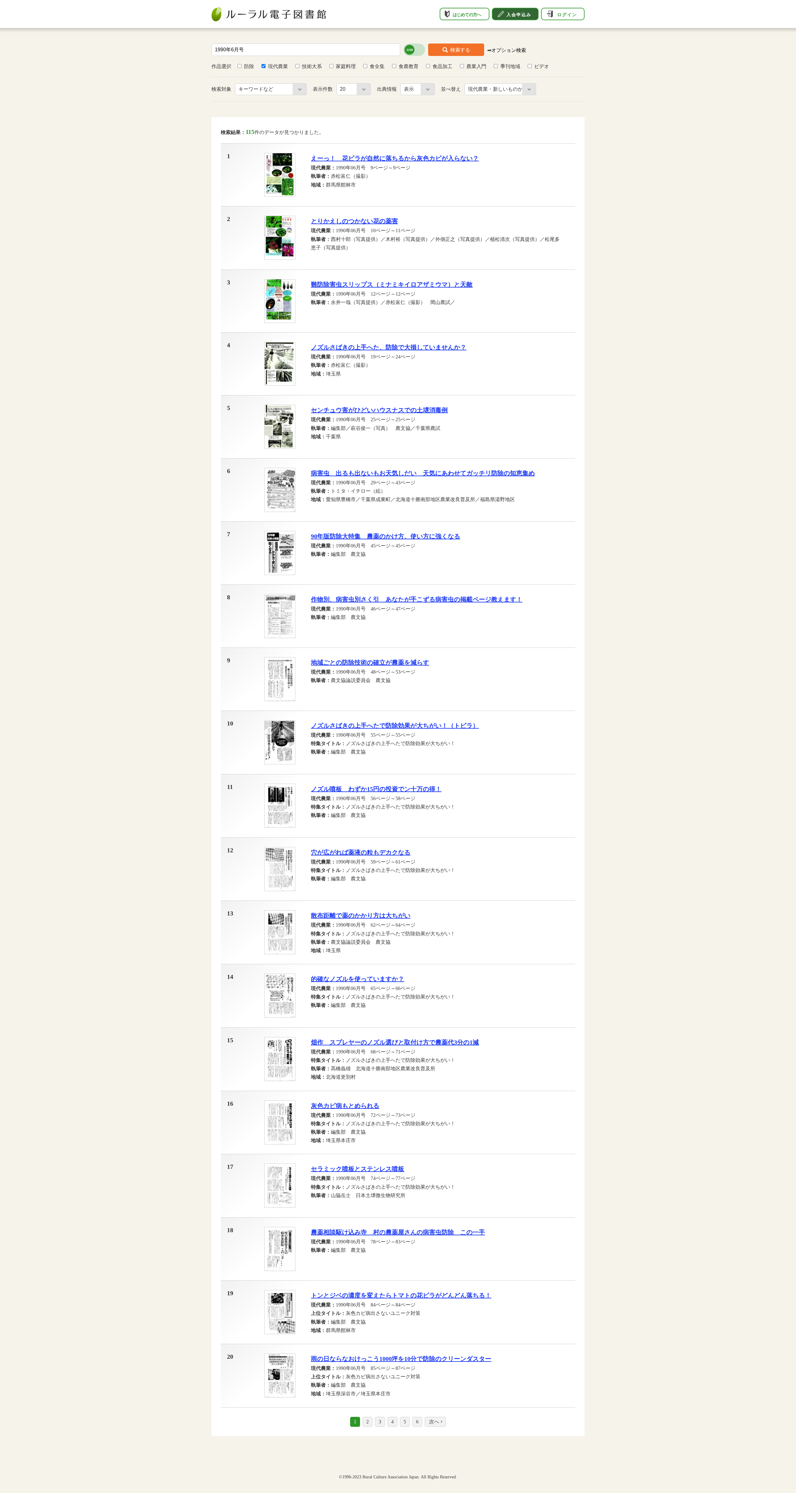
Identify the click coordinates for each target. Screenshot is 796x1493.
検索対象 (222, 89)
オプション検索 (508, 50)
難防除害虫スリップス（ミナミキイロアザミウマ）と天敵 (392, 284)
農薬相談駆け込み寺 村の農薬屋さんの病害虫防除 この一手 (398, 1232)
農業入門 (476, 66)
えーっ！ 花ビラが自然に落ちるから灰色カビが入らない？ (395, 158)
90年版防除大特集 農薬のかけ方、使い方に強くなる (385, 536)
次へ (434, 1421)
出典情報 (387, 89)
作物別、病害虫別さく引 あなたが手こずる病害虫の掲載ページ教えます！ (416, 599)
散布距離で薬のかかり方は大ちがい (360, 915)
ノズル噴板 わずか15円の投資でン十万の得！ (376, 789)
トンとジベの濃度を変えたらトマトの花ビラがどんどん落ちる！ (401, 1295)
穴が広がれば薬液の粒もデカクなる (360, 852)
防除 (249, 66)
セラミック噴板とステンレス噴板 (357, 1168)
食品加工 (442, 66)
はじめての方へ (467, 14)
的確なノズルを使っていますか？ (357, 978)
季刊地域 (510, 66)
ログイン (567, 14)
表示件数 (323, 89)
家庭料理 (346, 66)
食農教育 (409, 66)
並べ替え (451, 89)
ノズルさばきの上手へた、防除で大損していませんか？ (388, 347)
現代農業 (278, 66)
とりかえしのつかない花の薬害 (354, 221)
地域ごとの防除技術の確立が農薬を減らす (370, 662)
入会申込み (519, 14)
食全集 (377, 66)
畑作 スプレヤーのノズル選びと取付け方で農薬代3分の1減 (395, 1042)
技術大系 (312, 66)
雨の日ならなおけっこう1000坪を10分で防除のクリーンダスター (401, 1358)
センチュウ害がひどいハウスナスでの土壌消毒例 (379, 410)
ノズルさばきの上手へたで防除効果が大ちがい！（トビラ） (395, 725)
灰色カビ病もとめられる (345, 1105)
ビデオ (541, 66)
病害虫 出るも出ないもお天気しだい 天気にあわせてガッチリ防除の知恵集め (423, 473)
